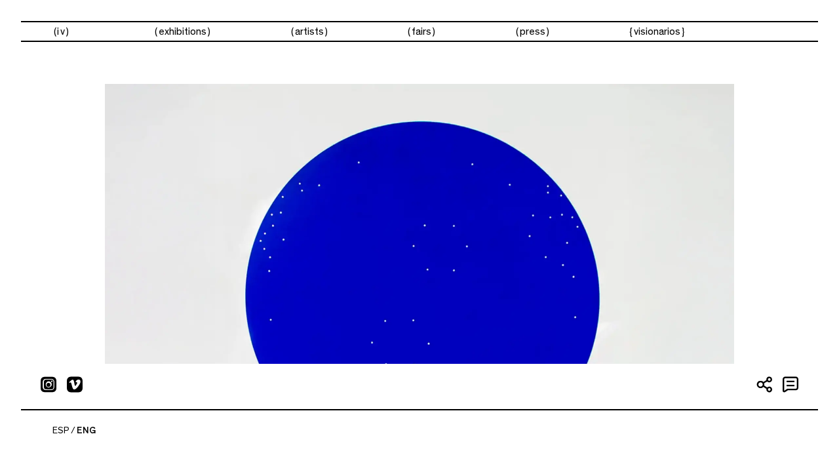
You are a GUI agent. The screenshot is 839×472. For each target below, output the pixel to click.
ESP (60, 430)
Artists (309, 31)
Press (532, 31)
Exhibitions (182, 31)
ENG (86, 430)
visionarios (657, 31)
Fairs (421, 31)
